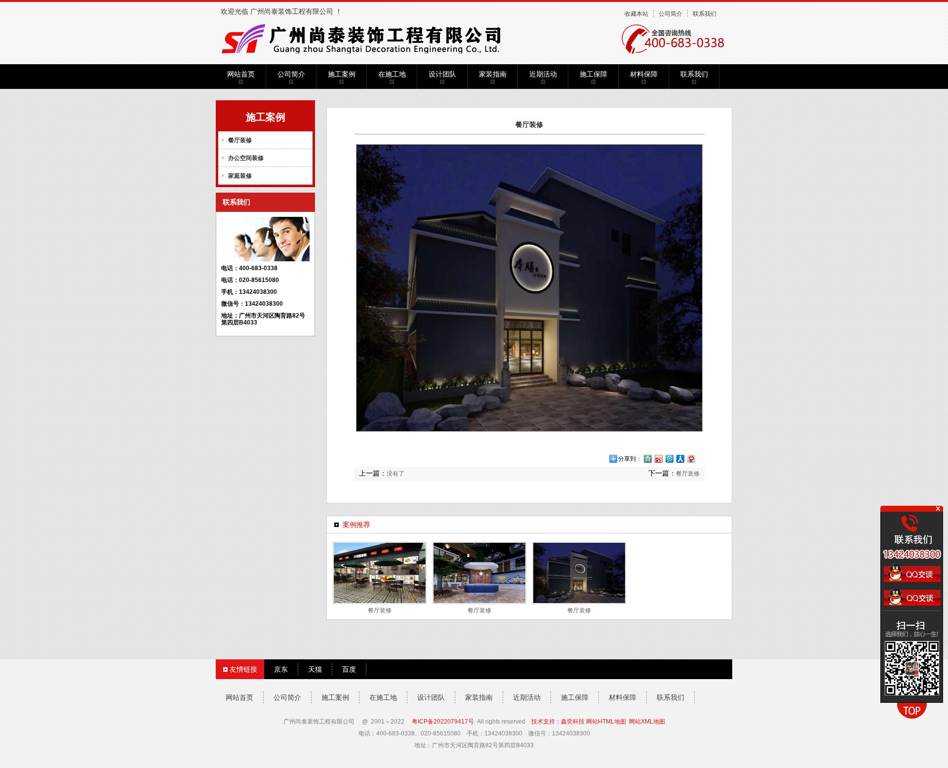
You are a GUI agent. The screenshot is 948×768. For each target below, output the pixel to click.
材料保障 (644, 74)
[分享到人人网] (679, 458)
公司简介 (670, 13)
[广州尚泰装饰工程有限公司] (366, 38)
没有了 (395, 473)
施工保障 (593, 74)
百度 (349, 669)
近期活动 (543, 74)
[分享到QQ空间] (647, 458)
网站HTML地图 (606, 721)
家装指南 (493, 74)
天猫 (315, 669)
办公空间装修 (246, 158)
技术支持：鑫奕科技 (558, 721)
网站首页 (241, 74)
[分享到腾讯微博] (669, 458)
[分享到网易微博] (690, 458)
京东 (281, 669)
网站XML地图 (647, 721)
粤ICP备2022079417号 (443, 721)
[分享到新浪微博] (658, 458)
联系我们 (704, 13)
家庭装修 (240, 175)
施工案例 (342, 74)
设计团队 (442, 74)
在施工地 (392, 74)
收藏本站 (636, 13)
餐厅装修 (240, 140)
